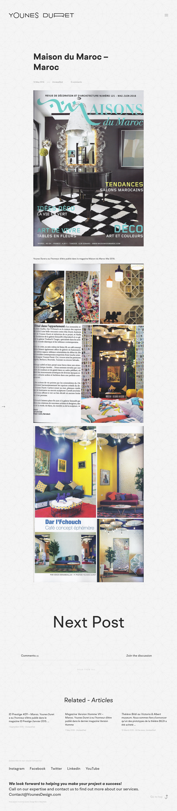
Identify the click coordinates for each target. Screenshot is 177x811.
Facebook (37, 769)
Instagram (16, 769)
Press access (13, 802)
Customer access (23, 802)
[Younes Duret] (41, 15)
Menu (167, 15)
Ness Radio (43, 802)
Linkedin (73, 769)
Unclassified (57, 82)
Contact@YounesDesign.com (35, 794)
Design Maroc (34, 802)
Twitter (56, 769)
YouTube (92, 769)
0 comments (76, 82)
